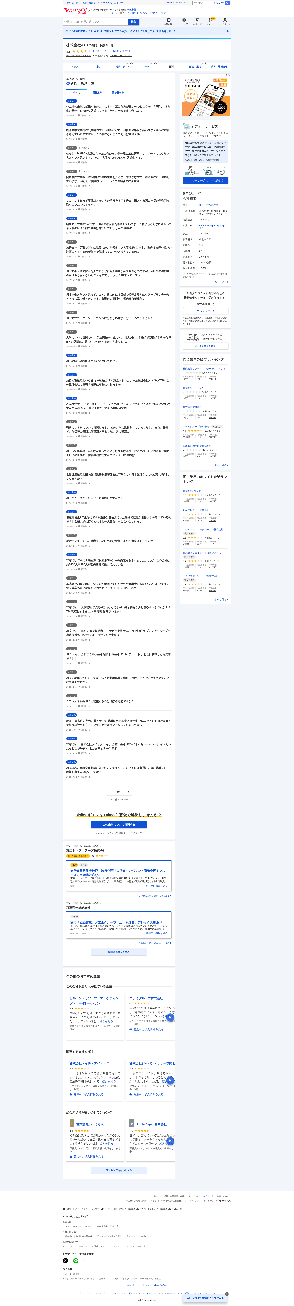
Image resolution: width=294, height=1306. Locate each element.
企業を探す (169, 24)
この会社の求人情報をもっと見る (154, 895)
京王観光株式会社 (78, 907)
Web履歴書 (102, 1226)
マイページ (225, 24)
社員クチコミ (125, 65)
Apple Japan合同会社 (151, 1124)
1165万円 (213, 379)
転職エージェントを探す (136, 1236)
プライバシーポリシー (88, 1293)
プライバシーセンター (112, 1293)
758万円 (212, 456)
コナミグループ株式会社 (146, 998)
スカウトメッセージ (72, 1226)
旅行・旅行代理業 (208, 205)
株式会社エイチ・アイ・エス (89, 1063)
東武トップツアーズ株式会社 (86, 850)
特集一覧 (197, 24)
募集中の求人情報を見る (149, 1029)
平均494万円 (123, 51)
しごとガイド (113, 1246)
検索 (227, 3)
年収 (151, 65)
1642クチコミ (103, 51)
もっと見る (220, 282)
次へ (119, 791)
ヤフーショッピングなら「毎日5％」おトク (144, 12)
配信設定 (114, 1226)
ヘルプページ (207, 1196)
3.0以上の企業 (101, 56)
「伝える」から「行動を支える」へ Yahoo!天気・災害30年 (93, 2)
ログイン (114, 12)
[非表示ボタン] (227, 1294)
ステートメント (149, 1293)
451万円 (212, 567)
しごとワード (128, 1246)
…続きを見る (105, 1021)
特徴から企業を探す (85, 1236)
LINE (82, 1260)
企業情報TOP (97, 1209)
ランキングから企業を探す (109, 1236)
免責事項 (168, 1293)
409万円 (212, 591)
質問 (171, 66)
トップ (74, 66)
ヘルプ (187, 2)
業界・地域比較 (219, 66)
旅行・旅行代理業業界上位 (78, 55)
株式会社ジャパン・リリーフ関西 (152, 1063)
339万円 (212, 521)
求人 (98, 66)
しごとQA (183, 24)
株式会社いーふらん (90, 1124)
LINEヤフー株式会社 (72, 1274)
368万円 (212, 501)
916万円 (212, 398)
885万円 (212, 417)
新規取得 (131, 9)
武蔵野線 (220, 3)
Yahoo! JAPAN (174, 2)
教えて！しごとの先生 (73, 1246)
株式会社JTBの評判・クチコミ (142, 1209)
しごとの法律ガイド (95, 1246)
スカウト (211, 24)
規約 (130, 1293)
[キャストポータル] (205, 115)
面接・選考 (197, 65)
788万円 (212, 437)
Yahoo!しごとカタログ (77, 1209)
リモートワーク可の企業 (121, 55)
